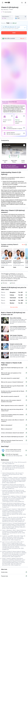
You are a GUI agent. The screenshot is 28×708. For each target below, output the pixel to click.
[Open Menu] (2, 2)
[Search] (21, 2)
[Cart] (25, 2)
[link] (7, 2)
